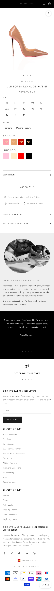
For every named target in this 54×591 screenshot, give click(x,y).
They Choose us (9, 482)
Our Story (7, 439)
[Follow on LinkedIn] (26, 553)
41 (41, 108)
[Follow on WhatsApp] (34, 553)
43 (15, 114)
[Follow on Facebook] (4, 553)
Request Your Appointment (14, 453)
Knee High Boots (10, 509)
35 (7, 102)
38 (41, 102)
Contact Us (7, 458)
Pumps (5, 500)
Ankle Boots (8, 504)
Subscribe (12, 419)
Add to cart (27, 187)
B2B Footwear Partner (12, 448)
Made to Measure (23, 127)
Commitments (8, 444)
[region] (27, 369)
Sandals (6, 495)
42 (7, 114)
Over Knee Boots (10, 514)
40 (24, 108)
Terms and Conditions (12, 467)
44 (24, 114)
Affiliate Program (10, 463)
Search (5, 477)
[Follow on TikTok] (19, 553)
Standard (8, 127)
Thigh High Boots (10, 519)
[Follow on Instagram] (11, 553)
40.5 (32, 108)
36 (15, 102)
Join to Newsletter (10, 434)
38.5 (7, 108)
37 (24, 102)
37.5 (32, 102)
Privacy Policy (8, 472)
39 (15, 108)
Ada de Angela (27, 82)
